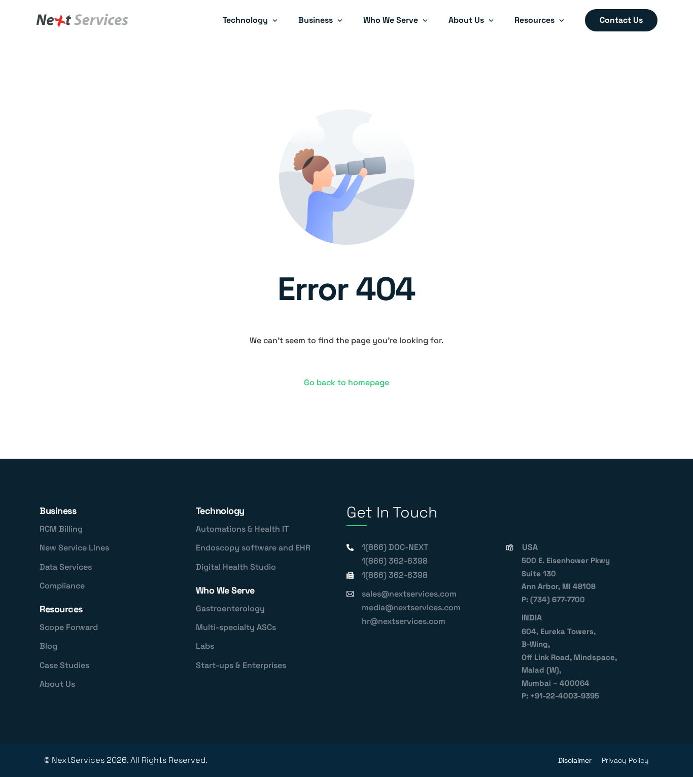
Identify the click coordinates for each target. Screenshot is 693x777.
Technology (220, 510)
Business (58, 510)
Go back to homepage (346, 382)
